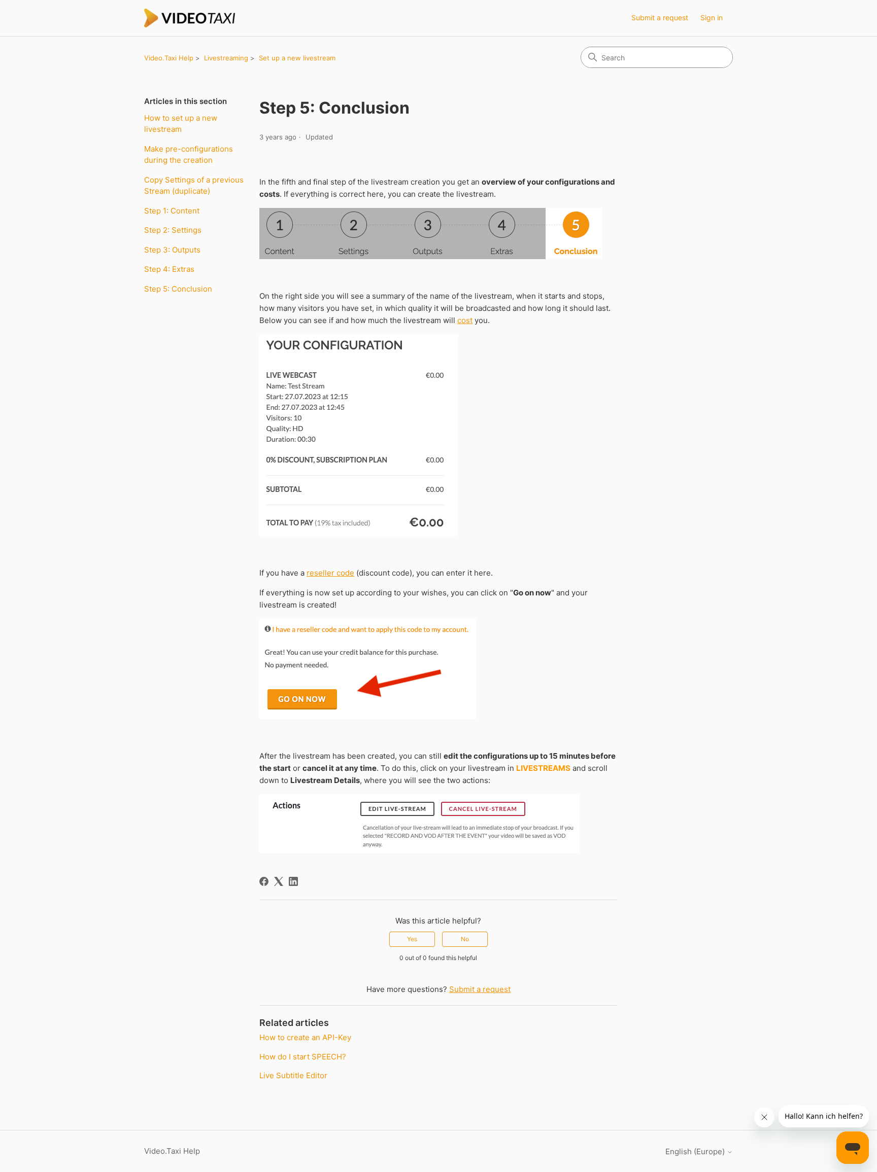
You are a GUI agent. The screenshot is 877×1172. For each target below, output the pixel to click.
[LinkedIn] (293, 881)
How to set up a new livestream (180, 123)
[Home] (189, 18)
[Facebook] (263, 881)
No (465, 939)
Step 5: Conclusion (178, 289)
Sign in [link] (711, 17)
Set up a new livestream (297, 58)
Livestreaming (226, 58)
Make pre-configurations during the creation (188, 154)
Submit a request (659, 17)
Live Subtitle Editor (293, 1075)
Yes (412, 939)
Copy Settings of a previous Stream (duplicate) (194, 185)
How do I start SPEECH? (302, 1056)
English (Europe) (696, 1151)
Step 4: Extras (169, 269)
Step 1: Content (171, 211)
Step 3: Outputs (172, 250)
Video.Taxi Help (168, 58)
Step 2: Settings (172, 230)
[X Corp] (278, 881)
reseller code (330, 573)
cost (465, 320)
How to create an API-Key (305, 1037)
